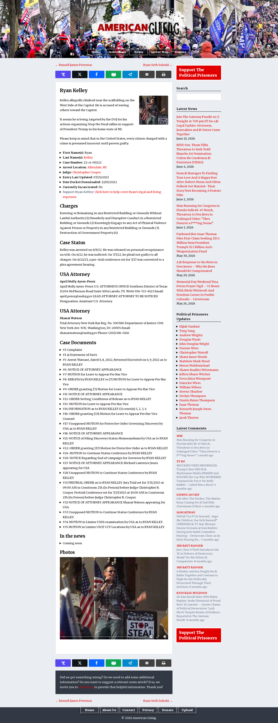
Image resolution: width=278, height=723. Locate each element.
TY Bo (180, 461)
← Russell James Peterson (73, 65)
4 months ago (211, 506)
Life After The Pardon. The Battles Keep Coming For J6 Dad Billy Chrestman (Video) (198, 502)
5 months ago (210, 539)
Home (96, 52)
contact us (86, 687)
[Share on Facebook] (96, 74)
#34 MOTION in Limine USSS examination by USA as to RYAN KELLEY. (113, 522)
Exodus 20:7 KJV (187, 494)
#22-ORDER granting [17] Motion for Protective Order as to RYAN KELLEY (115, 448)
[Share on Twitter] (80, 74)
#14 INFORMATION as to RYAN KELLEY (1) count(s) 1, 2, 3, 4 (105, 409)
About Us (109, 710)
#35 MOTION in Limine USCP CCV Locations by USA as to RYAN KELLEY (113, 527)
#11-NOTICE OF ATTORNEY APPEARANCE (92, 394)
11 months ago (195, 620)
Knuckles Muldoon (191, 593)
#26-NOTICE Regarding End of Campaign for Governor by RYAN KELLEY (114, 458)
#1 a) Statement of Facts (80, 355)
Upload (187, 710)
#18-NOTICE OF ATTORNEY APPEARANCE (93, 433)
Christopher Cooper (86, 172)
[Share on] (130, 74)
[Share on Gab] (113, 74)
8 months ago (203, 561)
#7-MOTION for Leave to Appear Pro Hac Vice (95, 374)
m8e (179, 435)
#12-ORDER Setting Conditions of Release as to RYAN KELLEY (107, 399)
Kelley (88, 157)
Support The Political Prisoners (198, 72)
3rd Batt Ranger (189, 545)
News (138, 52)
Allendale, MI (97, 167)
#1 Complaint (72, 350)
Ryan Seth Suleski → (158, 65)
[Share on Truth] (63, 74)
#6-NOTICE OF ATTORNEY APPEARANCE (92, 369)
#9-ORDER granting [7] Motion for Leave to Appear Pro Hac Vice (109, 389)
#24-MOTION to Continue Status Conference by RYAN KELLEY (107, 453)
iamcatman (185, 512)
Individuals (117, 52)
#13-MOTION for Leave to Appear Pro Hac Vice (96, 404)
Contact (128, 710)
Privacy (148, 710)
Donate (180, 52)
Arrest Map (159, 52)
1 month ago (205, 455)
